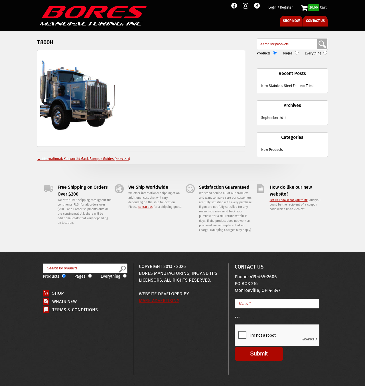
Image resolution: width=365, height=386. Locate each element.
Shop (58, 293)
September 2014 (273, 118)
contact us (145, 207)
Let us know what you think (289, 200)
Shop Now (291, 21)
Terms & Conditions (75, 310)
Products (264, 53)
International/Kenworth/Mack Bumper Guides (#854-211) (83, 159)
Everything (313, 53)
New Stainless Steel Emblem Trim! (287, 86)
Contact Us (315, 21)
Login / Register (280, 8)
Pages (288, 53)
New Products (272, 150)
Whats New (64, 301)
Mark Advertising (159, 300)
